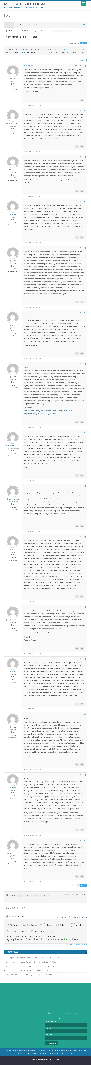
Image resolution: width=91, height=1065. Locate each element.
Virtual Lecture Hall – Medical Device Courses (53, 1050)
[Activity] (13, 84)
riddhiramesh (21, 52)
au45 (14, 550)
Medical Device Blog (78, 1050)
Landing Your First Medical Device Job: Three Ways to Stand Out (29, 970)
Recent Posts (33, 25)
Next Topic (79, 895)
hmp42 (14, 170)
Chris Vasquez (14, 499)
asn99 (14, 325)
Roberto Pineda (13, 620)
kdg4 (14, 214)
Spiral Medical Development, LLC (51, 1053)
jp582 (14, 377)
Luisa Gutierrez (13, 123)
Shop (20, 1053)
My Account (33, 1053)
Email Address (51, 1021)
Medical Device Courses (51, 1059)
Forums (9, 25)
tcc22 (27, 931)
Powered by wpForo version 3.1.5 (77, 944)
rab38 (14, 727)
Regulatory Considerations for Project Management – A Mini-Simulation (32, 974)
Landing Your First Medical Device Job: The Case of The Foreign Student (32, 958)
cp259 (14, 672)
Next (82, 43)
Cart (25, 1053)
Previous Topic (68, 895)
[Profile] (11, 84)
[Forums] (6, 31)
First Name (49, 1028)
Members (20, 25)
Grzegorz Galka (14, 445)
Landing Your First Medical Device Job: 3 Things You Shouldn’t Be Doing (32, 962)
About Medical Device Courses (16, 1050)
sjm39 (14, 261)
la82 (13, 79)
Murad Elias (14, 853)
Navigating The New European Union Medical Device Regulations (30, 966)
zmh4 (14, 788)
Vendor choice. (48, 931)
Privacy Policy (70, 1053)
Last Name (49, 1035)
